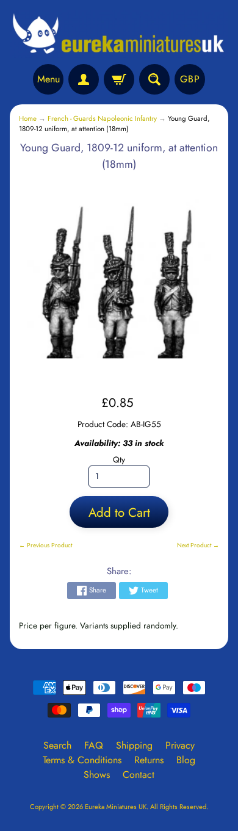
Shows (97, 775)
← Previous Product (45, 545)
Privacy (180, 745)
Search (57, 745)
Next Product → (198, 545)
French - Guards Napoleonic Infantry (102, 118)
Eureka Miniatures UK (115, 806)
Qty (119, 459)
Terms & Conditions (82, 760)
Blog (185, 760)
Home (28, 118)
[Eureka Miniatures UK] (119, 34)
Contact (138, 775)
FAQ (93, 745)
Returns (149, 760)
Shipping (134, 745)
